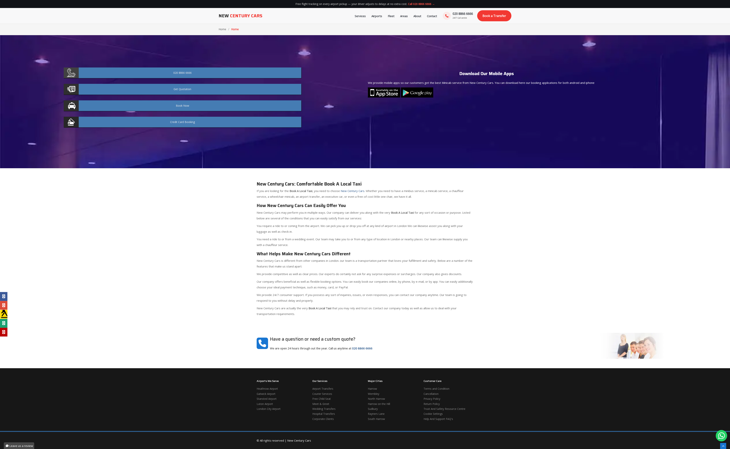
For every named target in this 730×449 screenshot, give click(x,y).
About (417, 16)
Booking (182, 122)
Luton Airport (265, 404)
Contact (432, 16)
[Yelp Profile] (3, 332)
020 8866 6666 (362, 348)
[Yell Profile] (3, 314)
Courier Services (322, 394)
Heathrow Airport (267, 388)
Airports (376, 16)
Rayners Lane (376, 414)
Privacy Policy (432, 399)
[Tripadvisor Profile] (3, 323)
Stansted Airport (267, 399)
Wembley (373, 394)
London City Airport (269, 409)
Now (182, 105)
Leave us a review (21, 446)
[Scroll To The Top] (723, 446)
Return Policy (432, 404)
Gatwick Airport (266, 394)
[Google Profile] (3, 305)
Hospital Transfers (323, 414)
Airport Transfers (322, 388)
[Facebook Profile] (3, 296)
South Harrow (376, 419)
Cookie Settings (433, 414)
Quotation (182, 89)
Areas (404, 16)
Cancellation (431, 394)
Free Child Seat (321, 399)
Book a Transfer (494, 16)
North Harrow (376, 399)
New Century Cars (352, 191)
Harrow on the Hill (379, 404)
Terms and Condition (436, 388)
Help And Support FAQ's (438, 419)
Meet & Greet (320, 404)
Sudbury (373, 409)
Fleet (391, 16)
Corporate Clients (323, 419)
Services (360, 16)
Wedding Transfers (324, 409)
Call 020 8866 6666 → (421, 4)
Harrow (372, 388)
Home (222, 29)
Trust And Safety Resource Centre (444, 409)
